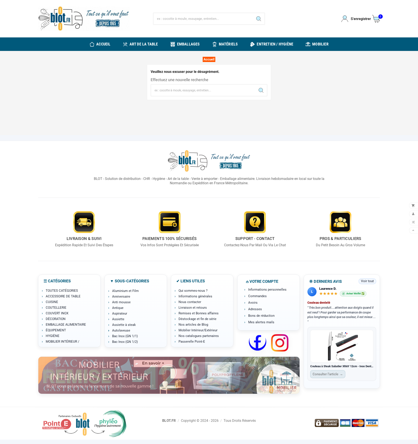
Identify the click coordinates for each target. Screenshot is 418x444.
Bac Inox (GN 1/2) (125, 342)
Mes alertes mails (261, 322)
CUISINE (52, 302)
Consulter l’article (328, 374)
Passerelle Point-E (192, 341)
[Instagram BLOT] (280, 343)
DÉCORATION (56, 319)
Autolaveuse (121, 330)
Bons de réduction (261, 316)
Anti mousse (121, 302)
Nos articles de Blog (193, 325)
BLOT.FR (169, 421)
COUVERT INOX (57, 313)
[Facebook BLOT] (257, 343)
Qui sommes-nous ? (193, 291)
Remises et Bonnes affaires (199, 313)
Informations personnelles (267, 290)
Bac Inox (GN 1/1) (125, 336)
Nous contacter (190, 302)
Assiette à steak (124, 325)
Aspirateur (119, 313)
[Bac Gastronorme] (169, 375)
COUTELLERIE (56, 308)
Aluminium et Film (125, 291)
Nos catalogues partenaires (199, 336)
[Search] (258, 18)
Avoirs (253, 303)
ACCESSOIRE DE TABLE (63, 296)
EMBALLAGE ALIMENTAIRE (66, 325)
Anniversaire (121, 296)
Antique (117, 308)
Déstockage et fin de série (197, 319)
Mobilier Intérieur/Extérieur (198, 330)
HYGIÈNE (52, 336)
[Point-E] (84, 423)
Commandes (257, 296)
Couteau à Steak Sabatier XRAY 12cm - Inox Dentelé (341, 366)
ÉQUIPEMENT (56, 330)
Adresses (255, 309)
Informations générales (195, 296)
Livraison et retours (193, 308)
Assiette (118, 319)
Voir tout (367, 281)
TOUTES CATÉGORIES (62, 291)
